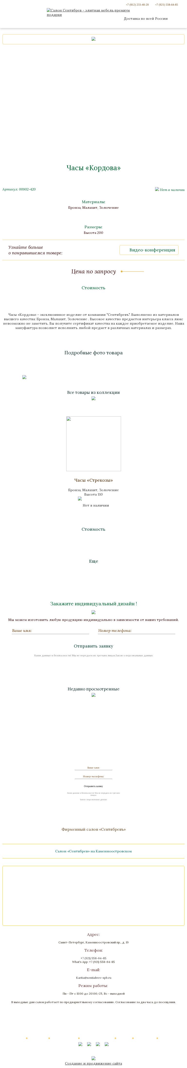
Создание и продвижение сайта (93, 1063)
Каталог (18, 1038)
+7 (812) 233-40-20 (137, 4)
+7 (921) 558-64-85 (166, 4)
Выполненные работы (97, 1038)
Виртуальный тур (64, 1038)
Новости (124, 1038)
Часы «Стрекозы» (93, 480)
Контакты (167, 1038)
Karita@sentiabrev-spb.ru (93, 977)
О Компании (38, 1038)
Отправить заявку (93, 646)
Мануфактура (145, 1038)
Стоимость (93, 287)
